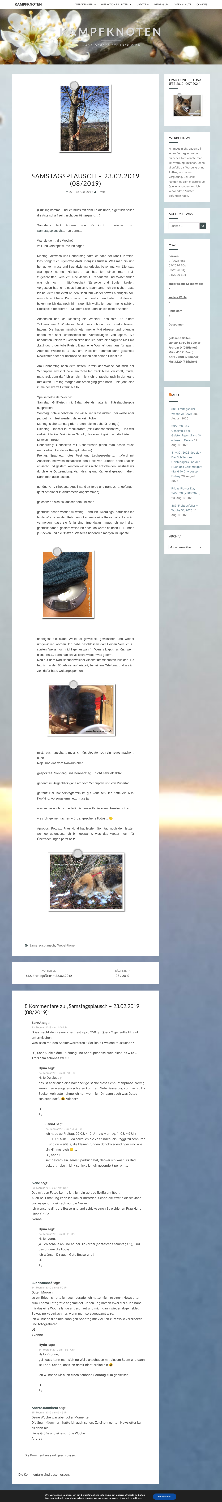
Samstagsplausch (49, 230)
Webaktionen (84, 4)
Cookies (202, 4)
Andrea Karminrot (45, 1408)
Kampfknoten (28, 4)
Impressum (161, 4)
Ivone (36, 1183)
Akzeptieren (164, 1496)
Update (141, 4)
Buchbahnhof (42, 1283)
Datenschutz (182, 4)
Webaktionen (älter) (115, 4)
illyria (102, 192)
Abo (175, 395)
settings (137, 1498)
